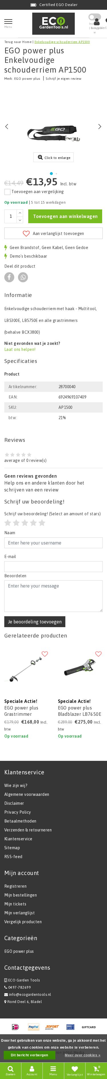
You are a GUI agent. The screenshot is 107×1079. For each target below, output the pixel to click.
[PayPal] (36, 1029)
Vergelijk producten (23, 921)
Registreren (15, 886)
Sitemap (12, 847)
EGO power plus (27, 79)
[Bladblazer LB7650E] (80, 668)
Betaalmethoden (20, 821)
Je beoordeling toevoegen (35, 621)
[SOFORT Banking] (54, 1029)
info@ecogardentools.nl (30, 994)
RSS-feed (13, 856)
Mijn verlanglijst (19, 913)
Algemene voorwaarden (26, 794)
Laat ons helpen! (20, 349)
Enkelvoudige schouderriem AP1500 (62, 42)
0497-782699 (19, 987)
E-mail (10, 556)
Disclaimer (14, 803)
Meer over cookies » (82, 1055)
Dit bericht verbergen (29, 1055)
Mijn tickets (15, 904)
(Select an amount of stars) (52, 514)
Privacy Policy (17, 812)
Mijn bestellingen (20, 895)
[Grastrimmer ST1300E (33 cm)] (26, 668)
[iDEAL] (17, 1029)
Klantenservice (18, 839)
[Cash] (90, 1029)
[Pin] (72, 1029)
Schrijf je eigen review (63, 79)
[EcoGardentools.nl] (53, 24)
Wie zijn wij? (15, 785)
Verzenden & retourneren (28, 830)
